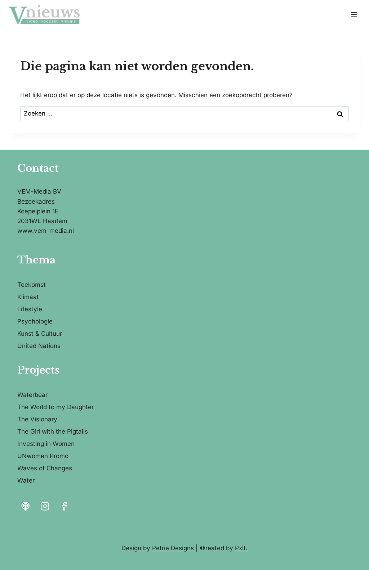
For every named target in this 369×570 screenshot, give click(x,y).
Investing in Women (46, 443)
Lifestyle (29, 309)
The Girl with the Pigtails (52, 431)
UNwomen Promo (42, 456)
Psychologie (35, 321)
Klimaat (28, 296)
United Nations (39, 345)
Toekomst (31, 284)
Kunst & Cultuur (39, 333)
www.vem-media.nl (45, 230)
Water (26, 480)
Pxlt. (241, 548)
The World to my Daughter (55, 407)
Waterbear (32, 394)
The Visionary (37, 419)
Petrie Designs (173, 548)
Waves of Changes (44, 468)
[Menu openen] (353, 14)
